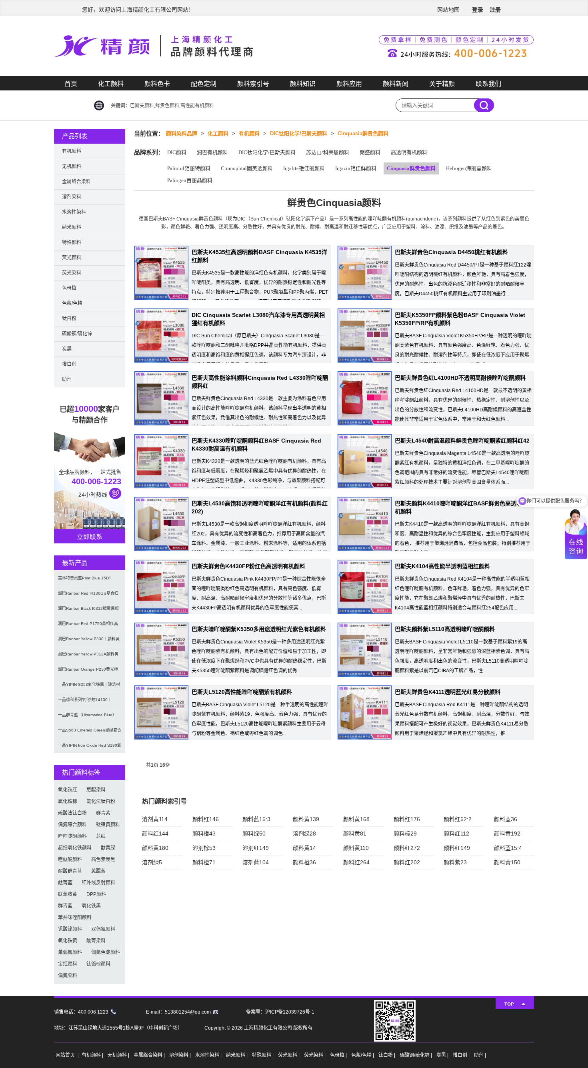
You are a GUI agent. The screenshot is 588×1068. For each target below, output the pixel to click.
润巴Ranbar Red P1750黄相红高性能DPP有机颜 (88, 626)
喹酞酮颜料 (70, 859)
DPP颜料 (96, 894)
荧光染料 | (315, 1055)
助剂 (67, 379)
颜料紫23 (455, 862)
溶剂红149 (255, 848)
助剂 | (480, 1055)
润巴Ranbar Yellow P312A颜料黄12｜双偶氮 (88, 657)
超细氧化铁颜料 (75, 848)
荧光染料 (71, 273)
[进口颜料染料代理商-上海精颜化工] (294, 74)
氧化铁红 (67, 790)
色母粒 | (339, 1055)
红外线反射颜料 (98, 883)
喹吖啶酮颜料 (72, 836)
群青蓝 (65, 906)
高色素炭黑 (103, 859)
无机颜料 (71, 166)
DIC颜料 (176, 152)
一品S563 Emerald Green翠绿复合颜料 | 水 (89, 733)
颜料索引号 (253, 83)
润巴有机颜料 (212, 152)
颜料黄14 (304, 848)
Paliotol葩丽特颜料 (188, 168)
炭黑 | (443, 1055)
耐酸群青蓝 (70, 871)
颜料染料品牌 (181, 133)
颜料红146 (205, 819)
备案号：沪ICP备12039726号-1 (280, 1012)
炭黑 (67, 349)
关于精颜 (442, 83)
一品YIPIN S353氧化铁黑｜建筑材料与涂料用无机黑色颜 (89, 687)
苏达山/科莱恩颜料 (327, 152)
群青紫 (103, 813)
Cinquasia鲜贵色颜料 (363, 133)
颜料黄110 (356, 848)
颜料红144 (155, 833)
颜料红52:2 (458, 819)
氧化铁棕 (67, 801)
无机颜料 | (119, 1055)
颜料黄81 (354, 833)
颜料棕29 (405, 833)
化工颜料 (111, 83)
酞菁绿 (108, 848)
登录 (477, 9)
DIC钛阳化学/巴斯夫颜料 (298, 133)
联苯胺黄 (67, 894)
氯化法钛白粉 (100, 801)
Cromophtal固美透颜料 (247, 168)
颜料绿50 (254, 833)
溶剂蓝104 (255, 862)
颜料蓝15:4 (508, 848)
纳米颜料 (71, 227)
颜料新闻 (395, 83)
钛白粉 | (387, 1055)
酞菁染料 (96, 941)
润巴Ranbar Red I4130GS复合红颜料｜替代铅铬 (88, 596)
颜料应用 (349, 83)
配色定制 (203, 83)
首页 (70, 83)
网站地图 (448, 9)
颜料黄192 (507, 833)
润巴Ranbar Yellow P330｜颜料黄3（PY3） (89, 642)
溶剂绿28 (304, 833)
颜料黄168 (356, 819)
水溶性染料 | (209, 1055)
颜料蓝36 (505, 819)
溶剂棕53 (204, 848)
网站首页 (65, 1055)
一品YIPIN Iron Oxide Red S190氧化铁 (89, 748)
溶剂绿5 (152, 862)
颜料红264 (356, 862)
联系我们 (488, 83)
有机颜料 (249, 133)
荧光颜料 (71, 257)
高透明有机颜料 (409, 152)
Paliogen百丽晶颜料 (189, 180)
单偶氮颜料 (70, 952)
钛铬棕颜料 (98, 964)
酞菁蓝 (65, 883)
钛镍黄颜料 (108, 825)
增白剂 (69, 364)
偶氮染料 (67, 975)
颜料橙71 (204, 862)
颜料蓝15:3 (256, 819)
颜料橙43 (204, 833)
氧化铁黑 (91, 906)
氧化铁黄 (67, 941)
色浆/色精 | (363, 1055)
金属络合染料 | (150, 1055)
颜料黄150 (507, 862)
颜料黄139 (306, 819)
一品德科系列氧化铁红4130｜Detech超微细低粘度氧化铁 (85, 702)
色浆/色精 (72, 303)
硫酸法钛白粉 (72, 813)
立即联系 (89, 536)
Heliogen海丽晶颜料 (469, 168)
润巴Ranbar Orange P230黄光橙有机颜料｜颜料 (88, 672)
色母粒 (69, 288)
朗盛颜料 (370, 152)
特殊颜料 (71, 242)
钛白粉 (69, 318)
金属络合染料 (76, 181)
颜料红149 (457, 848)
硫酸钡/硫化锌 (77, 334)
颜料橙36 (304, 862)
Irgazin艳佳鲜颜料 (355, 168)
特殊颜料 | (263, 1055)
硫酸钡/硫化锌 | (416, 1055)
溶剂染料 (71, 197)
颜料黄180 (155, 848)
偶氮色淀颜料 (105, 952)
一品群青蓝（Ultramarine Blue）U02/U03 (87, 718)
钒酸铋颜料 (70, 929)
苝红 (101, 836)
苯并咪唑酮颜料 (75, 917)
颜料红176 (407, 819)
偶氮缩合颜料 (72, 825)
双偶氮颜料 (103, 929)
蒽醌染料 (96, 790)
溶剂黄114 (155, 819)
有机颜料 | (93, 1055)
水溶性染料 (74, 212)
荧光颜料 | (289, 1055)
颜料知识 (303, 83)
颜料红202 (407, 862)
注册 (495, 9)
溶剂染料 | (180, 1055)
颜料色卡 (157, 83)
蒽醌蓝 (98, 871)
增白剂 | (462, 1055)
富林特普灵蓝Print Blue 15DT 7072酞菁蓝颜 (84, 581)
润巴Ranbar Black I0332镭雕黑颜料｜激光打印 (88, 611)
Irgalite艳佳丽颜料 (304, 168)
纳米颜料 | (237, 1055)
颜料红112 (456, 833)
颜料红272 (407, 848)
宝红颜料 (67, 964)
